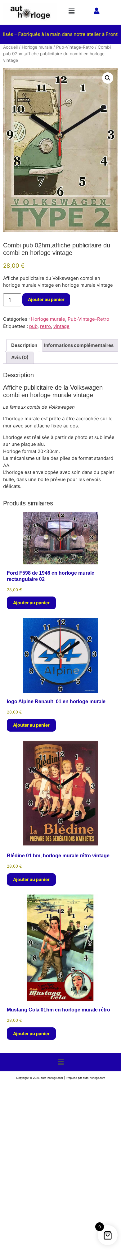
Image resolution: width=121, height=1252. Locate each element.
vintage (61, 326)
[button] (72, 11)
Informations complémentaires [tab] (79, 345)
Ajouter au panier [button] (31, 602)
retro (45, 326)
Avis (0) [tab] (20, 357)
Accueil (10, 47)
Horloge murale (37, 47)
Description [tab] (24, 345)
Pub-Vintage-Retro (75, 47)
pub (33, 326)
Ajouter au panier (46, 299)
